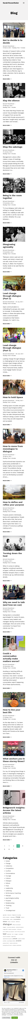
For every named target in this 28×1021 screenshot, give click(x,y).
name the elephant (6, 936)
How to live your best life (11, 711)
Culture (8, 878)
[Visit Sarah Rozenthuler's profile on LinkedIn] (5, 970)
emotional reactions (20, 927)
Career (8, 861)
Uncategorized (10, 910)
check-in (22, 917)
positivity (4, 940)
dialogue (7, 924)
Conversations (10, 873)
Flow (7, 886)
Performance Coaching (13, 893)
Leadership (9, 888)
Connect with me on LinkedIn (14, 959)
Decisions (13, 921)
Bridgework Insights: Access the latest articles (14, 810)
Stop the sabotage (12, 147)
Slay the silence (11, 100)
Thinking (8, 905)
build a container (6, 917)
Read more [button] (6, 977)
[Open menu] (23, 3)
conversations (17, 919)
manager (16, 934)
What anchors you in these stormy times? (14, 760)
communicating (6, 919)
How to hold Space (13, 397)
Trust (7, 908)
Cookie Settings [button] (6, 1017)
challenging (12, 917)
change (17, 917)
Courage (8, 876)
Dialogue (8, 881)
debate (5, 921)
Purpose (8, 900)
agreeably (5, 915)
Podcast (8, 895)
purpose (18, 941)
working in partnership (16, 945)
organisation (13, 936)
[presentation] (14, 30)
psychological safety (12, 898)
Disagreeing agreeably (9, 245)
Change (8, 863)
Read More (7, 79)
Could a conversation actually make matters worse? (11, 657)
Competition (10, 868)
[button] (3, 986)
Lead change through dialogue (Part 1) (12, 348)
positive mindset (21, 938)
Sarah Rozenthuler (9, 46)
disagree (4, 927)
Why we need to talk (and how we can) (14, 603)
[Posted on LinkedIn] (23, 970)
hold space (19, 929)
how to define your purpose (8, 931)
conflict (11, 919)
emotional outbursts (11, 927)
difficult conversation (16, 924)
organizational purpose (7, 938)
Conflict (8, 871)
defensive (18, 921)
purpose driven (6, 943)
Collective (9, 866)
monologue (21, 934)
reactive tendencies (13, 943)
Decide (9, 921)
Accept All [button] (14, 1017)
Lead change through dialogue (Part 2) (12, 296)
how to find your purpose (20, 931)
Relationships (10, 903)
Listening (9, 891)
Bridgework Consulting (16, 915)
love (13, 934)
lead (4, 934)
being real (9, 915)
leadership (9, 934)
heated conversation (12, 929)
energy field (5, 929)
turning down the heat (7, 945)
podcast (15, 938)
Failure (8, 883)
